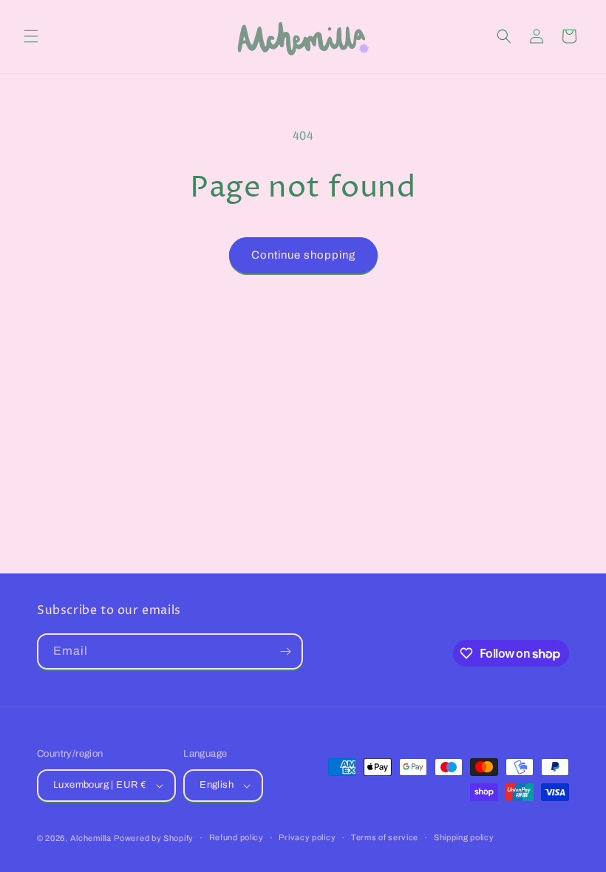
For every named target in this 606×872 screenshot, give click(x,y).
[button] (31, 36)
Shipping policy (464, 837)
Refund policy (236, 837)
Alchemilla (91, 838)
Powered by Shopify (154, 838)
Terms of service (384, 837)
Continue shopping (303, 255)
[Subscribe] (285, 651)
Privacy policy (307, 837)
